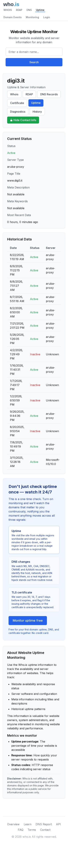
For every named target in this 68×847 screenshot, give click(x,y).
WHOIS (7, 9)
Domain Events (12, 17)
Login (46, 17)
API (58, 824)
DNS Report (44, 824)
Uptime (40, 9)
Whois (14, 94)
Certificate (17, 103)
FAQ (20, 829)
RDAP (19, 9)
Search (34, 62)
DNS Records (49, 94)
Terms (32, 829)
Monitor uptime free (28, 620)
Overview (13, 824)
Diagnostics (17, 111)
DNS (29, 9)
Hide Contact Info (24, 120)
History (37, 111)
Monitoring (32, 17)
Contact (45, 829)
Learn (27, 824)
